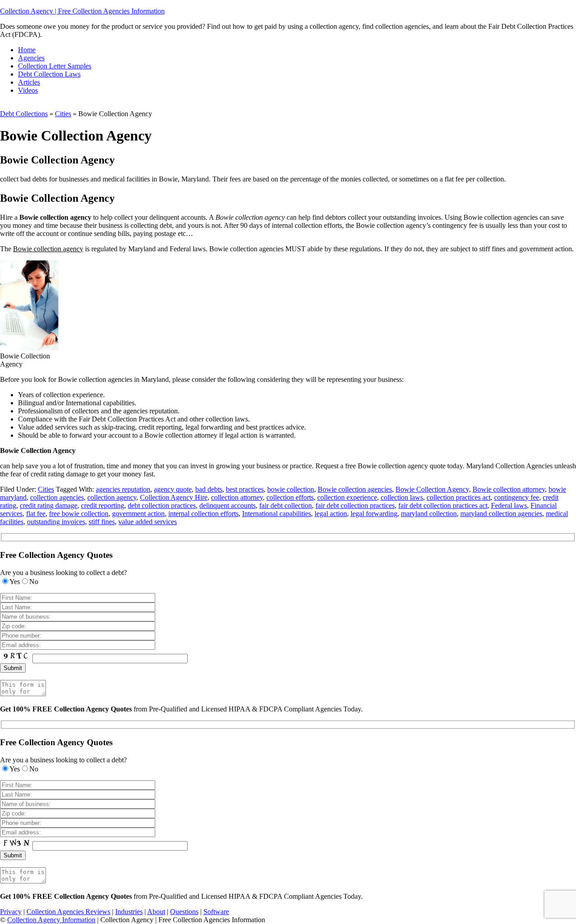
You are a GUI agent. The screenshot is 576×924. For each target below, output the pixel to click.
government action (138, 513)
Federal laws (509, 505)
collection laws (402, 497)
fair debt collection (285, 505)
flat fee (35, 513)
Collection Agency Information (51, 920)
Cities (63, 114)
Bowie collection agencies (355, 489)
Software (216, 911)
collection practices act (458, 497)
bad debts (208, 489)
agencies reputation (123, 489)
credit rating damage (48, 505)
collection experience (347, 497)
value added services (147, 521)
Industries (129, 911)
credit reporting (102, 505)
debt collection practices (162, 505)
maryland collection (429, 513)
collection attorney (237, 497)
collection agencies (57, 497)
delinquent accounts (227, 505)
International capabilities (276, 513)
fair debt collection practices (355, 505)
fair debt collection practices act (442, 505)
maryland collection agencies (501, 513)
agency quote (173, 489)
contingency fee (516, 497)
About (156, 911)
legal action (331, 513)
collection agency (111, 497)
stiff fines (102, 521)
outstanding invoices (56, 521)
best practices (245, 489)
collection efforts (290, 497)
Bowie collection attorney (508, 489)
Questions (184, 911)
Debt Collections (24, 114)
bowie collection (290, 489)
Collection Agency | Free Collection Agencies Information (82, 11)
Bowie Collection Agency (432, 489)
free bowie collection (78, 513)
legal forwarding (374, 513)
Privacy (11, 911)
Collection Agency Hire (173, 497)
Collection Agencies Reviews (68, 911)
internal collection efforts (203, 513)
